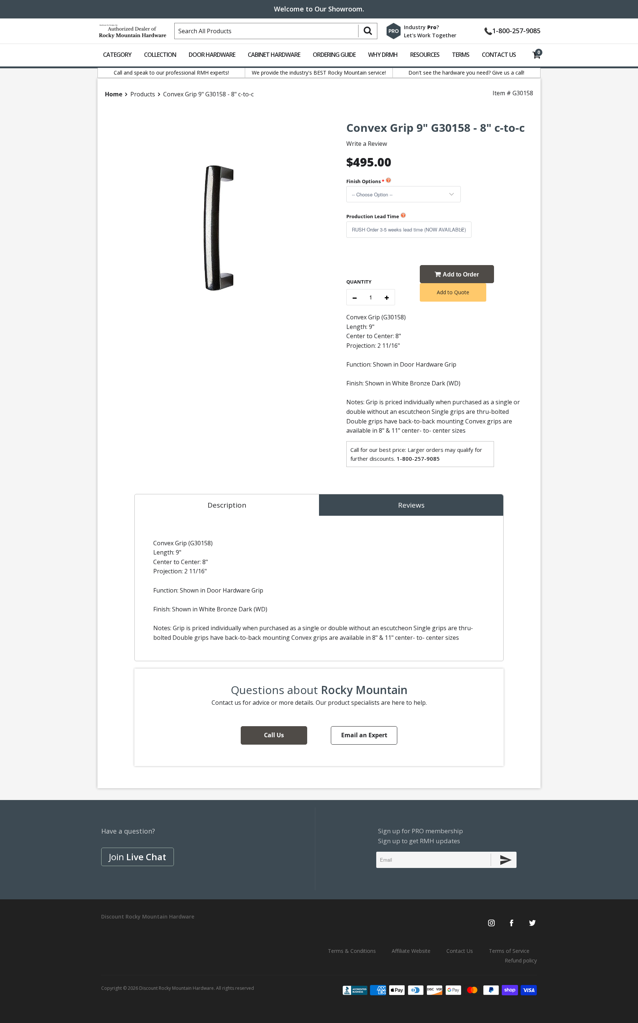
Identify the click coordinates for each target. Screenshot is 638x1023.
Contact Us (499, 55)
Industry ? (421, 27)
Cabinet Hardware (274, 55)
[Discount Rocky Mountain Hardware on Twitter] (532, 924)
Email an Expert (364, 735)
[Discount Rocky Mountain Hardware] (132, 29)
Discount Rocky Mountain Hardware (176, 988)
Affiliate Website (411, 950)
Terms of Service (509, 950)
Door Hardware (212, 55)
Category (117, 55)
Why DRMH (383, 55)
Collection (160, 55)
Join (137, 857)
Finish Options (363, 181)
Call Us (274, 735)
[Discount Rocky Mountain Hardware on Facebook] (511, 924)
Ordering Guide (334, 55)
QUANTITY (358, 281)
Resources (424, 55)
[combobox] (275, 31)
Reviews (411, 505)
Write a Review (366, 144)
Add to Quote (453, 292)
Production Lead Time (372, 216)
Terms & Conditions (352, 950)
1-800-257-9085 (516, 30)
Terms (460, 55)
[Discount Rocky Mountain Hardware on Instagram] (491, 924)
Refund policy (521, 960)
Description (226, 505)
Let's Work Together (430, 35)
